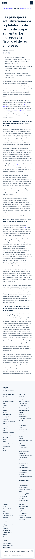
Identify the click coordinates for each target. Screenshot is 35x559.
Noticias (16, 8)
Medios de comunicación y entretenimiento (23, 447)
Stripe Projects (23, 496)
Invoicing (5, 426)
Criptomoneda (7, 414)
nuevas (25, 104)
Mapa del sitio (6, 530)
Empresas (21, 396)
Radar (4, 441)
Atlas (4, 399)
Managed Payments (8, 432)
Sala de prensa (8, 8)
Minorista (21, 460)
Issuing (5, 428)
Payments (5, 437)
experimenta (7, 168)
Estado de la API (23, 487)
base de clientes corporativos (17, 110)
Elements (5, 419)
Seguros (21, 443)
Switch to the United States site (12, 555)
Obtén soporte (7, 543)
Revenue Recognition (9, 444)
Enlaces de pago (7, 435)
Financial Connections (9, 421)
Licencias (5, 528)
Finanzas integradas (24, 408)
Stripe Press (22, 515)
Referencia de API (24, 485)
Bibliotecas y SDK (24, 494)
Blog (4, 511)
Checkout (5, 408)
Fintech (21, 436)
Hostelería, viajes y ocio (25, 440)
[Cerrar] (32, 551)
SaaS (20, 427)
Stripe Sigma (6, 446)
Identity (5, 423)
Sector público (23, 457)
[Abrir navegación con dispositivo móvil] (31, 2)
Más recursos (6, 537)
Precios (5, 396)
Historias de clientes (8, 509)
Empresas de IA (23, 429)
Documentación (23, 483)
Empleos (21, 511)
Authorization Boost (8, 401)
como (25, 227)
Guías (4, 506)
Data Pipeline (6, 417)
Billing (4, 403)
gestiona (19, 164)
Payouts (5, 439)
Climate (5, 410)
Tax (4, 448)
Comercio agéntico (24, 401)
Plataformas (22, 425)
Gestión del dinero (24, 423)
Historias (23, 8)
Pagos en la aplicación (25, 418)
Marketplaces (23, 421)
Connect (5, 412)
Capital (5, 405)
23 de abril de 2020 (8, 50)
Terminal (5, 450)
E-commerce (22, 405)
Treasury (5, 453)
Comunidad (6, 513)
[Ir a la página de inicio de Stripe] (4, 388)
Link (4, 430)
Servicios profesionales (25, 455)
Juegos (21, 438)
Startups (21, 399)
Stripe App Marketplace (25, 470)
